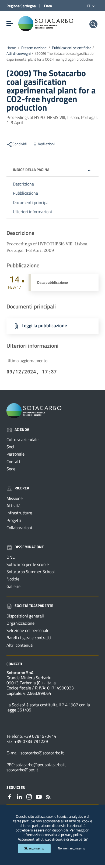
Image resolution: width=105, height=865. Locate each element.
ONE (10, 557)
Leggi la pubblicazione (44, 325)
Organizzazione (20, 623)
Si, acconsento (34, 848)
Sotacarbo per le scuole (27, 564)
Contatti (14, 461)
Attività (13, 505)
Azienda (22, 429)
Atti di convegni (18, 53)
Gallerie (13, 586)
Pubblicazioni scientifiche (71, 48)
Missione (14, 498)
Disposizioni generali (25, 616)
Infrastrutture (19, 513)
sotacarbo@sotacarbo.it (42, 753)
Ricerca (22, 488)
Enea (48, 6)
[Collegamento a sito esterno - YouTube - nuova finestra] (39, 796)
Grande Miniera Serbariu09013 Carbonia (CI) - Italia (31, 680)
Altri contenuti (19, 645)
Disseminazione (34, 48)
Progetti (13, 520)
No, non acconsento (71, 848)
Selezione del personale (27, 630)
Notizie (12, 579)
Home (11, 48)
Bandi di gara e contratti (28, 637)
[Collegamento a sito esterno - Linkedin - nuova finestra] (19, 796)
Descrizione (23, 184)
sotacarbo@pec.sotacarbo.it (41, 764)
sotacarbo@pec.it (22, 769)
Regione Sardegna (21, 6)
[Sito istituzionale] (45, 23)
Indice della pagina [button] (31, 169)
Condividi (19, 144)
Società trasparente (34, 605)
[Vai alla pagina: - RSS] (48, 796)
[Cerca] (93, 24)
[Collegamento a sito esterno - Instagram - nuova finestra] (29, 796)
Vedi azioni (46, 144)
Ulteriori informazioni (32, 211)
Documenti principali (32, 202)
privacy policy (71, 835)
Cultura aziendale (22, 439)
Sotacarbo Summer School (30, 571)
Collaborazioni (19, 527)
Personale (15, 454)
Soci (10, 447)
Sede (10, 469)
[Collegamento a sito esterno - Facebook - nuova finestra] (9, 796)
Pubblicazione (25, 193)
